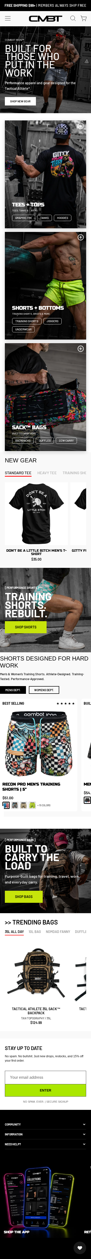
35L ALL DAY (14, 932)
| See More (47, 5)
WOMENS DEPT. (44, 690)
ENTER (45, 1090)
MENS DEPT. (13, 690)
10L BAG (35, 932)
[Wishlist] (80, 1248)
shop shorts (25, 627)
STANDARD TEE (18, 472)
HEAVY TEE (47, 472)
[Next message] (81, 5)
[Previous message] (10, 5)
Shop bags (24, 897)
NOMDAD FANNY (58, 932)
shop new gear (20, 101)
